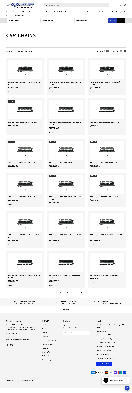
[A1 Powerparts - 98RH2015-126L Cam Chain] (66, 150)
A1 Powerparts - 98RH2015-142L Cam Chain (105, 122)
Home (8, 12)
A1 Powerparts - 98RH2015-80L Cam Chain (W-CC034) (106, 83)
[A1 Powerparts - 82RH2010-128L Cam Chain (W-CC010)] (25, 69)
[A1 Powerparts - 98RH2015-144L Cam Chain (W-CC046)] (66, 109)
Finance (31, 12)
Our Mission (46, 329)
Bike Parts (57, 12)
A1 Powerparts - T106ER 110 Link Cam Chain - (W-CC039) (65, 83)
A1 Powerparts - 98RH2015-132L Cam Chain (23, 163)
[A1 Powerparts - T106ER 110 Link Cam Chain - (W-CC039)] (66, 69)
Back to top (66, 309)
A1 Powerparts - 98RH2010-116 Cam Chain (104, 275)
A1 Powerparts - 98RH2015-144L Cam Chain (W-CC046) (65, 123)
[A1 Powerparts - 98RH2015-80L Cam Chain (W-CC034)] (107, 69)
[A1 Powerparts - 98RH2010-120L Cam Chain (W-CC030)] (25, 262)
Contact (9, 16)
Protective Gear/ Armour (103, 12)
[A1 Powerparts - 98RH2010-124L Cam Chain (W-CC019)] (66, 222)
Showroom (16, 12)
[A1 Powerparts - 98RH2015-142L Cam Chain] (107, 109)
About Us (45, 325)
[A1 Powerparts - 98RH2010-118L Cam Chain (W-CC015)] (66, 262)
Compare (100, 51)
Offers (24, 12)
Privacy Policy (46, 360)
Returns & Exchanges (49, 340)
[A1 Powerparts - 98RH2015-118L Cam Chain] (25, 184)
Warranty (45, 348)
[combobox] (76, 5)
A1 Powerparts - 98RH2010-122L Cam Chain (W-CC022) (106, 236)
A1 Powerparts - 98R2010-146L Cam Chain (104, 197)
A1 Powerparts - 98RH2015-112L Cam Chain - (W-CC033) (65, 198)
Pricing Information (48, 356)
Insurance (40, 12)
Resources (17, 15)
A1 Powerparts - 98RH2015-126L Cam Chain (63, 163)
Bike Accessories (71, 12)
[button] (125, 5)
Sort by (20, 51)
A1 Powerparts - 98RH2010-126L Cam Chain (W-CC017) (24, 236)
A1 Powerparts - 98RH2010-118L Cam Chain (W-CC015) (65, 276)
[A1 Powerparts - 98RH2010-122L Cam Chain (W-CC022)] (107, 222)
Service (48, 12)
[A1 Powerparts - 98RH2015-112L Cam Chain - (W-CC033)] (66, 184)
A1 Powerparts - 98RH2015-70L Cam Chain (22, 122)
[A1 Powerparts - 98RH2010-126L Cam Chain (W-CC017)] (25, 222)
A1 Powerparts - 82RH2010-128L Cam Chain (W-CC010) (24, 83)
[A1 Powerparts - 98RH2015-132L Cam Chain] (25, 150)
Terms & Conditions (48, 344)
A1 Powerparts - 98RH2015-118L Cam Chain (22, 197)
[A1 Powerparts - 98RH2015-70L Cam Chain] (25, 109)
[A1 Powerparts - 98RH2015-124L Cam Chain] (107, 150)
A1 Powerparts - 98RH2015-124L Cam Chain (105, 163)
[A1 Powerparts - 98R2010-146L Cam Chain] (107, 184)
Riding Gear (86, 12)
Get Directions (104, 363)
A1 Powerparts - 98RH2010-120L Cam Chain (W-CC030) (24, 276)
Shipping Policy (47, 352)
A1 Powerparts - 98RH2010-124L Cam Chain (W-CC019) (65, 236)
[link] (49, 293)
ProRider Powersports (15, 380)
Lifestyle (119, 12)
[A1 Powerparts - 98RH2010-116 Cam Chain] (107, 262)
